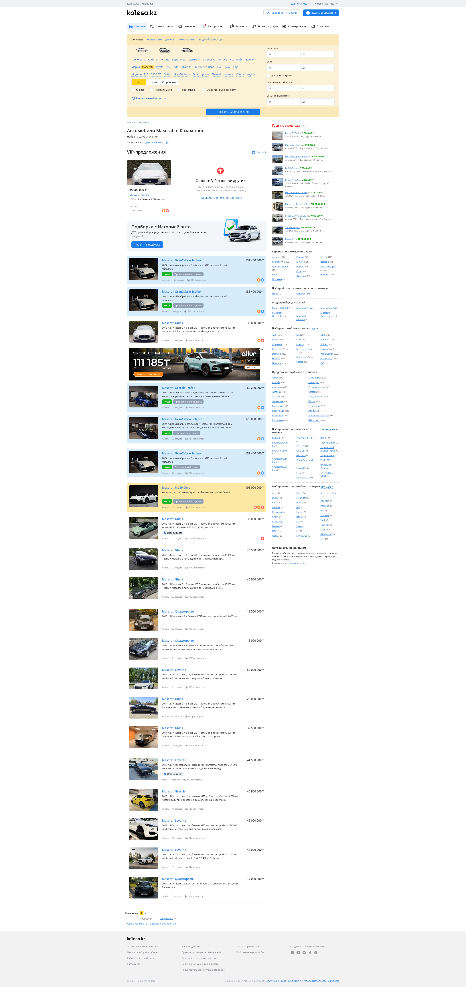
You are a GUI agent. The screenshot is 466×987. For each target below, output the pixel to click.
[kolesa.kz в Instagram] (292, 952)
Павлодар (313, 382)
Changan (277, 344)
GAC (274, 531)
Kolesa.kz (133, 3)
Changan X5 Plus (305, 437)
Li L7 (298, 472)
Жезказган (278, 406)
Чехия (323, 257)
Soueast (324, 515)
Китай (299, 261)
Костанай (277, 420)
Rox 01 (324, 437)
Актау (275, 377)
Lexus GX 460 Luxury (295, 215)
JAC (298, 507)
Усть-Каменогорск (318, 415)
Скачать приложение (248, 946)
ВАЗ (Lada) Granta (326, 466)
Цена (269, 61)
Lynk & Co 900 (304, 477)
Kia (298, 334)
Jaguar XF (290, 239)
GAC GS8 (301, 455)
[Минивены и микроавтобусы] (187, 50)
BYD (274, 502)
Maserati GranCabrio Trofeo (181, 260)
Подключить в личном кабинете (220, 197)
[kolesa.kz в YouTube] (298, 952)
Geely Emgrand (304, 460)
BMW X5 (276, 437)
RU (333, 3)
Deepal (276, 526)
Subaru (324, 344)
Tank (322, 520)
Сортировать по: (136, 142)
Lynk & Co (301, 535)
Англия (276, 257)
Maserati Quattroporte (178, 611)
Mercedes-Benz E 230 (296, 192)
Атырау (276, 396)
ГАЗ (322, 363)
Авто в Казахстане (137, 923)
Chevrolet (277, 349)
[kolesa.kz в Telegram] (304, 952)
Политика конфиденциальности (199, 964)
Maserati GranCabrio (278, 314)
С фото (140, 89)
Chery (275, 516)
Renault (324, 339)
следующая (166, 918)
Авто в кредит (164, 26)
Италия (300, 257)
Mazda (300, 344)
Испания (277, 279)
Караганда (278, 410)
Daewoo (276, 353)
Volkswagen (326, 353)
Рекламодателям (191, 946)
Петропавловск (317, 387)
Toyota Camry (327, 442)
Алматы (276, 387)
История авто (216, 26)
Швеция (324, 261)
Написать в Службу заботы (142, 952)
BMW (275, 339)
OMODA (324, 501)
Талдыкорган (315, 396)
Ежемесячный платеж (278, 95)
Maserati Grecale (173, 791)
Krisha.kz (147, 3)
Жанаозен (277, 401)
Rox (322, 510)
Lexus (299, 339)
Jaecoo (299, 512)
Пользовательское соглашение (199, 958)
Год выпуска (272, 48)
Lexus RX (301, 468)
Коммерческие (297, 26)
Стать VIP (261, 152)
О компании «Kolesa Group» (142, 946)
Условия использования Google (321, 980)
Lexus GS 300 (292, 133)
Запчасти (241, 26)
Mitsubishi (302, 357)
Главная (132, 122)
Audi (274, 334)
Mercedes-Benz (304, 349)
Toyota (324, 349)
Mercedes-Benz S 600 (296, 204)
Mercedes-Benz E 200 (296, 156)
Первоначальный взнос (279, 82)
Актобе (276, 382)
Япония (324, 274)
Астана (276, 391)
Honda (276, 358)
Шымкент (313, 420)
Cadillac (276, 507)
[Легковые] (141, 50)
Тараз (311, 401)
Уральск (313, 410)
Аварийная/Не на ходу (221, 89)
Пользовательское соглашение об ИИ (203, 969)
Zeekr (323, 529)
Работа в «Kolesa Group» (140, 958)
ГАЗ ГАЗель (291, 168)
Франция (301, 276)
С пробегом (303, 293)
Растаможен (189, 89)
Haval (299, 493)
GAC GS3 (301, 446)
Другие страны (280, 266)
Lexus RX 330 (292, 179)
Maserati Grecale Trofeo (178, 388)
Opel (322, 334)
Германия (277, 261)
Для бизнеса (299, 3)
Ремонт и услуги (268, 26)
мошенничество (298, 563)
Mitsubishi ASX (292, 144)
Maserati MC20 (328, 308)
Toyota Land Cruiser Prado (327, 449)
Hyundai (276, 363)
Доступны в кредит (282, 75)
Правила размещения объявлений (201, 952)
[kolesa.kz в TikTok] (310, 952)
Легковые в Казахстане (163, 923)
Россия (300, 266)
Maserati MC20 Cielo (176, 488)
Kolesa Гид (321, 3)
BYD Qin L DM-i (280, 450)
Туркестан (314, 406)
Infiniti (299, 502)
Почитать (323, 26)
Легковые (144, 122)
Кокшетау (277, 415)
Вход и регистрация (284, 12)
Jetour (299, 516)
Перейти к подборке (147, 244)
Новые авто (190, 26)
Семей (312, 391)
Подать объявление (323, 12)
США (299, 271)
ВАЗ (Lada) (326, 358)
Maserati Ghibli (139, 195)
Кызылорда (314, 377)
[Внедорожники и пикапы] (164, 50)
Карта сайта (133, 964)
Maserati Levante (174, 670)
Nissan (300, 361)
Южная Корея (328, 266)
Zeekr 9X (325, 460)
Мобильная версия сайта (250, 952)
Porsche (324, 505)
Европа (276, 274)
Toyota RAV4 (327, 455)
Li (297, 531)
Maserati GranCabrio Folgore (182, 419)
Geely (275, 535)
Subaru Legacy (292, 227)
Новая (275, 293)
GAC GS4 (301, 450)
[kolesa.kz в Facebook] (316, 952)
